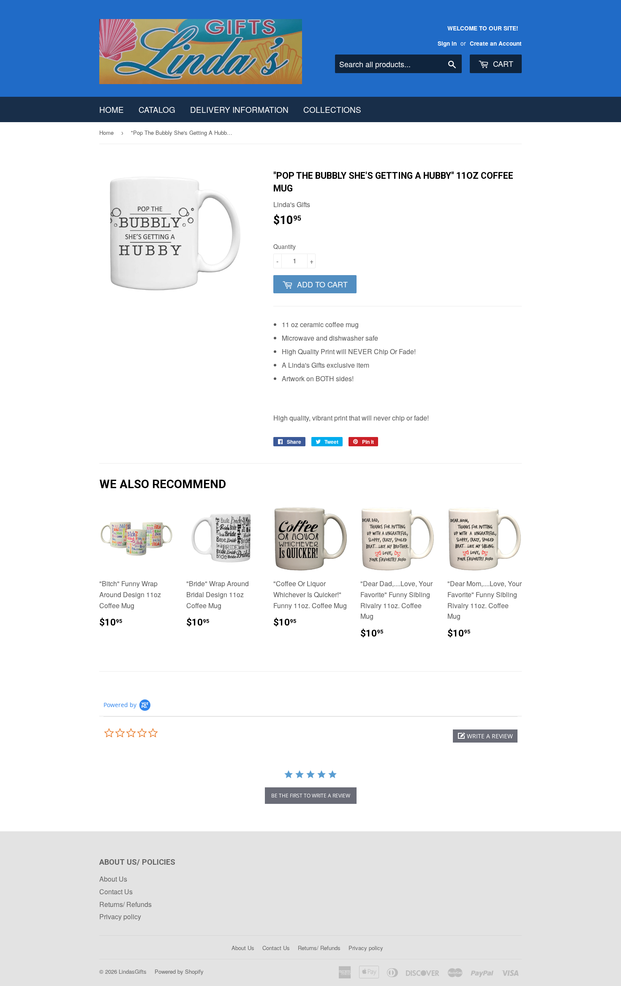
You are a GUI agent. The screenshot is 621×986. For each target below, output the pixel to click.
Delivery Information (239, 109)
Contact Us (116, 891)
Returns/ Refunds (125, 904)
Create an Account (496, 43)
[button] (485, 736)
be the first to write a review (310, 795)
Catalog (157, 109)
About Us (113, 879)
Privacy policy (120, 916)
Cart (502, 63)
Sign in (447, 43)
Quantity (284, 246)
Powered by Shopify (179, 971)
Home (111, 109)
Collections (332, 109)
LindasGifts (133, 971)
